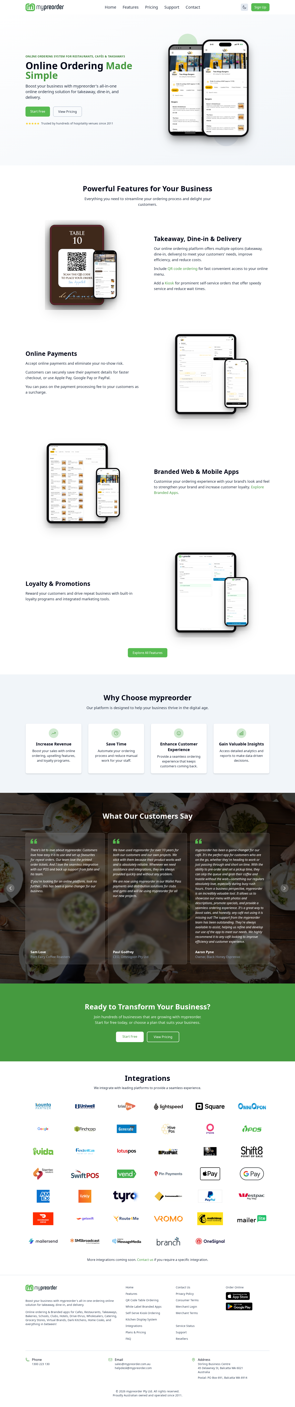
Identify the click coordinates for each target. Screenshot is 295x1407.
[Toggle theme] (244, 7)
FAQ (128, 1339)
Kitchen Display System (141, 1319)
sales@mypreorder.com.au (133, 1364)
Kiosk (169, 283)
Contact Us (183, 1287)
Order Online (235, 1287)
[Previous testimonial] (10, 888)
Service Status (185, 1326)
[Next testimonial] (285, 888)
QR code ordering (182, 268)
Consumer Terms (187, 1300)
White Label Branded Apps (144, 1306)
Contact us (145, 1259)
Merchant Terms (187, 1313)
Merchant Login (186, 1306)
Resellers (182, 1339)
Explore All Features (148, 653)
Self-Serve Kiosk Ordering (143, 1313)
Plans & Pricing (136, 1332)
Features (131, 7)
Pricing (151, 7)
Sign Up (260, 7)
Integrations (134, 1326)
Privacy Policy (185, 1294)
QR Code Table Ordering (142, 1300)
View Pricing (67, 111)
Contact (193, 7)
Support (171, 7)
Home (110, 7)
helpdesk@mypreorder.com (133, 1368)
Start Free (37, 111)
